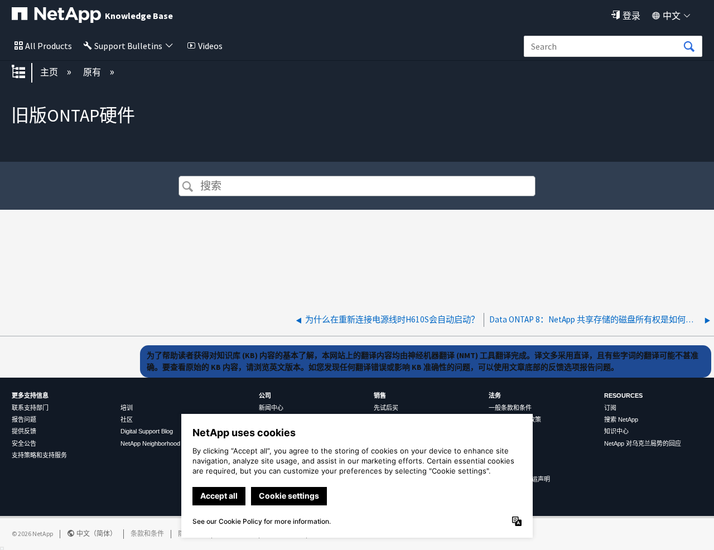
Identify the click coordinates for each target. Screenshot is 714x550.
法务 (495, 395)
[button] (187, 187)
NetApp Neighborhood (150, 443)
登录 (631, 15)
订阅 (610, 407)
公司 (265, 395)
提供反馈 (24, 431)
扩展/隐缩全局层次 (25, 72)
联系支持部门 (30, 407)
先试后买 (386, 407)
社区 (126, 419)
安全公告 (24, 443)
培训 (126, 407)
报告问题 (24, 419)
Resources (623, 395)
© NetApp (32, 533)
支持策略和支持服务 (39, 455)
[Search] (689, 47)
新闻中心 (271, 407)
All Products (48, 45)
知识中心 (616, 431)
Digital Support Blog (146, 431)
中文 (672, 15)
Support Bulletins (128, 45)
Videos (210, 45)
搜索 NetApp (621, 419)
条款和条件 (147, 533)
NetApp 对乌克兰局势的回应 (642, 443)
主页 (50, 72)
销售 (380, 395)
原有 (93, 72)
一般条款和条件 (510, 407)
